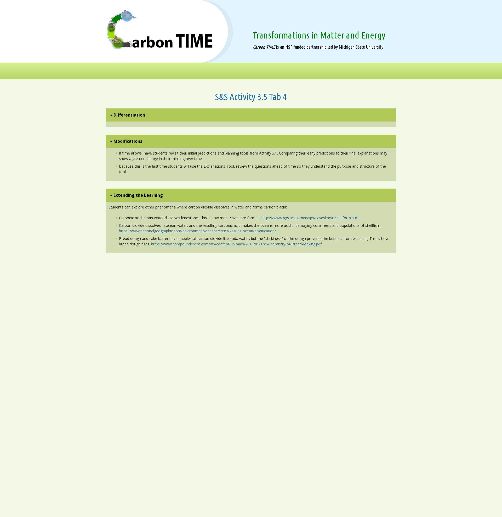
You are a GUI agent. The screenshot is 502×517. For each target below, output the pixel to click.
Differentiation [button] (129, 115)
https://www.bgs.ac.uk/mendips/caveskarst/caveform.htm (309, 217)
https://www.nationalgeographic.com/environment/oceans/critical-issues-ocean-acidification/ (197, 230)
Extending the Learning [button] (138, 195)
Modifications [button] (127, 141)
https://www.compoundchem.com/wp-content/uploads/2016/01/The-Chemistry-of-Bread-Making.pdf (236, 243)
